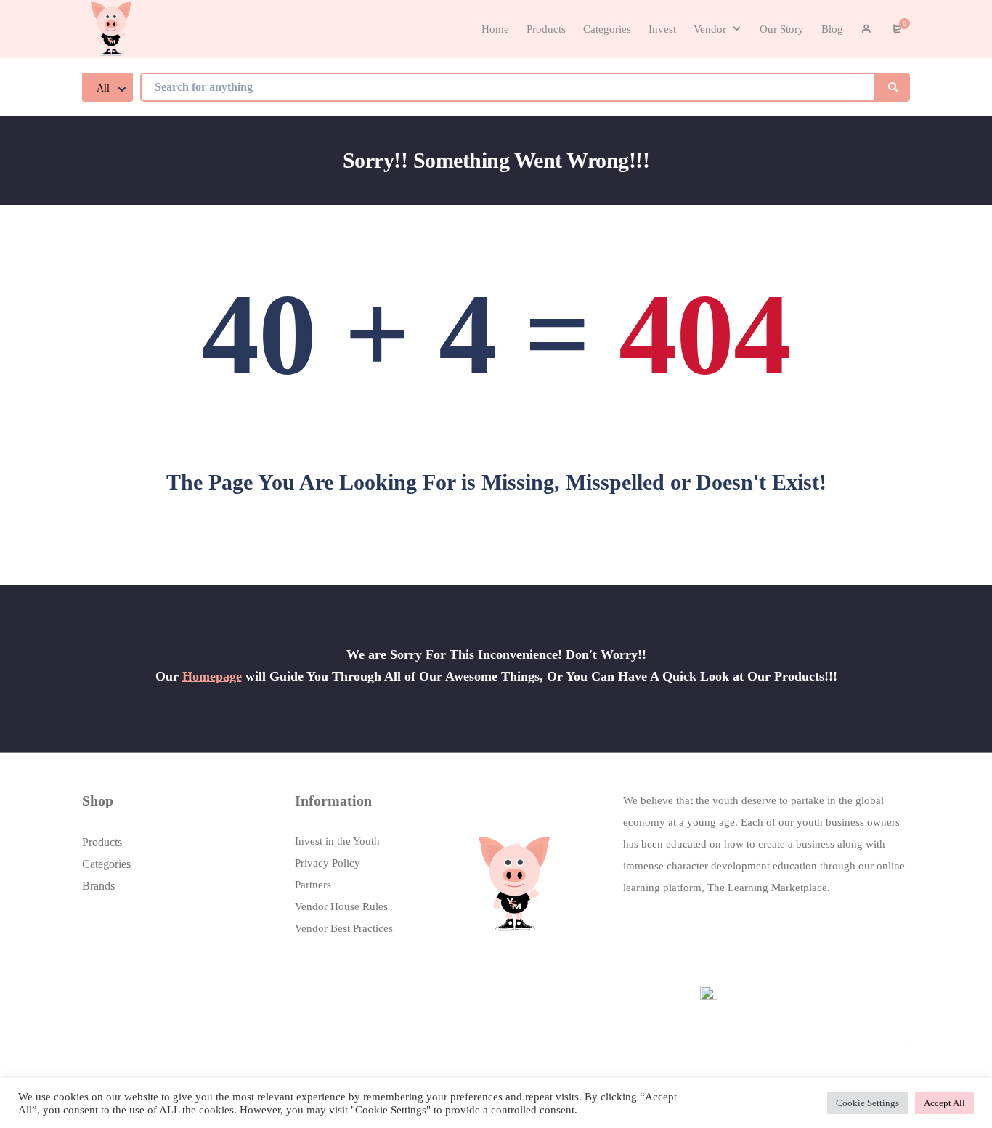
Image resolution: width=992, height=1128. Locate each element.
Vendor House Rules (341, 906)
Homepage (212, 676)
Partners (313, 884)
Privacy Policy (327, 863)
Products (102, 842)
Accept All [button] (944, 1102)
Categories (106, 864)
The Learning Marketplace (767, 887)
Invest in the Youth (337, 841)
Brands (98, 886)
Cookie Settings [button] (867, 1102)
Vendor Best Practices (344, 928)
